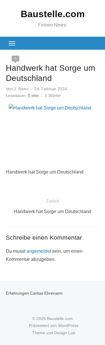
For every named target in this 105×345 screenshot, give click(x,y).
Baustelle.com (53, 14)
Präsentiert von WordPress (53, 325)
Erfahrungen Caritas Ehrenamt (34, 293)
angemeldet (39, 251)
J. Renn (21, 88)
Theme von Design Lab (53, 332)
